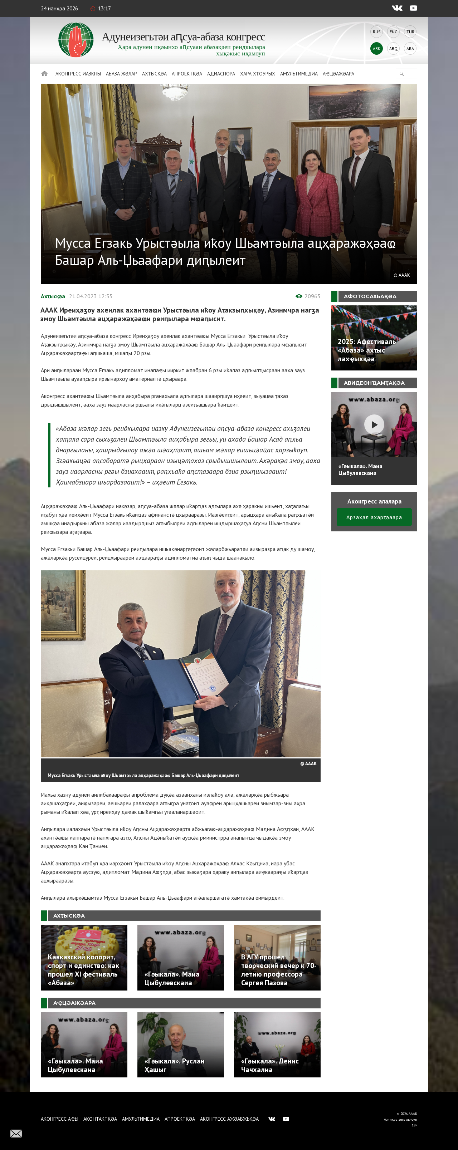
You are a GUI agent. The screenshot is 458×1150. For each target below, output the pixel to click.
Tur (410, 31)
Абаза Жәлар (121, 73)
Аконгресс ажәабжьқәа (229, 1119)
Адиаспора (221, 73)
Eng (394, 31)
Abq (393, 48)
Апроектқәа (187, 73)
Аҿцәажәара (338, 73)
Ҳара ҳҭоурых (257, 73)
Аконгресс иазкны (78, 73)
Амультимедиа (299, 73)
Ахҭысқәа (154, 73)
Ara (410, 48)
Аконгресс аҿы (59, 1119)
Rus (377, 31)
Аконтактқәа (100, 1119)
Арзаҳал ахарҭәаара (374, 517)
